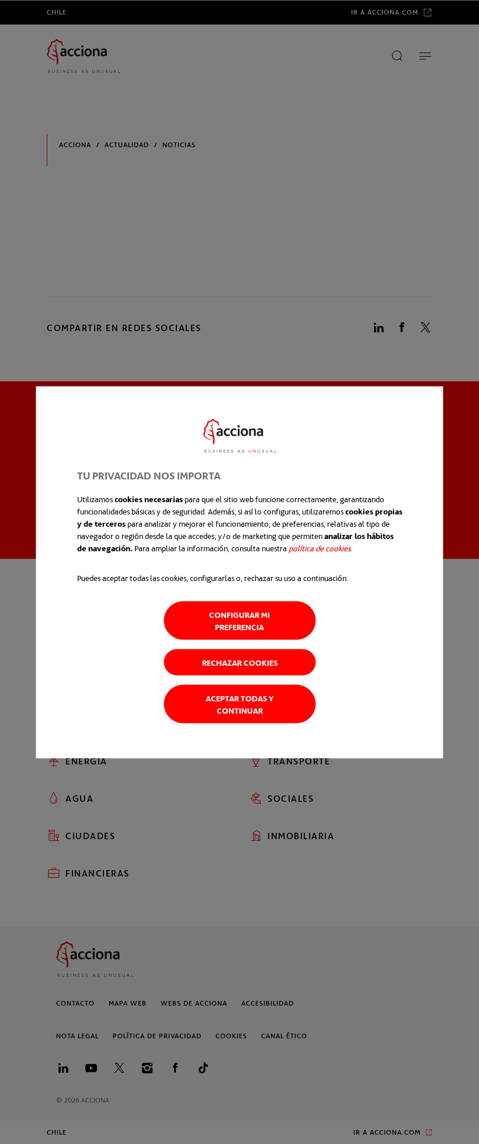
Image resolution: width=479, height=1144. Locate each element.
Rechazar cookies (239, 662)
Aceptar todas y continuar (240, 704)
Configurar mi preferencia (239, 620)
